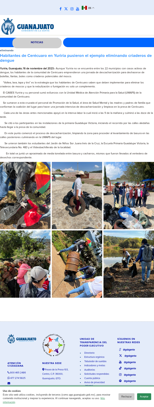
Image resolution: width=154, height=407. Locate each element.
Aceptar (144, 396)
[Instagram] (72, 9)
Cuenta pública (92, 378)
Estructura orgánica (94, 357)
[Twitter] (67, 9)
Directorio (89, 353)
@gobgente (128, 350)
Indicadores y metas (94, 365)
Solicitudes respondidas (96, 374)
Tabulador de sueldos (95, 361)
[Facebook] (61, 9)
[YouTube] (78, 9)
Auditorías (89, 370)
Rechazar (126, 396)
